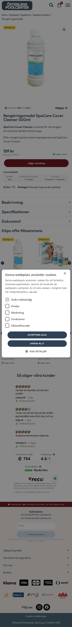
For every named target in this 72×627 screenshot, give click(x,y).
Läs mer (33, 291)
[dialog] (36, 313)
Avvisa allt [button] (37, 343)
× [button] (64, 273)
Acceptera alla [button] (37, 334)
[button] (36, 351)
